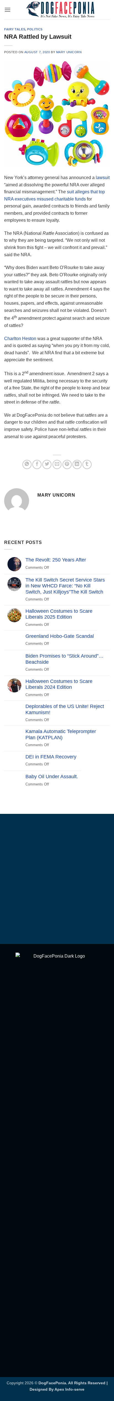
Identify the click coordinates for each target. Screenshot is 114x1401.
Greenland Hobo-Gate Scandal (59, 636)
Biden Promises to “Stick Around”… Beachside (64, 659)
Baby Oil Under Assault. (51, 776)
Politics (34, 29)
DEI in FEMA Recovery (50, 757)
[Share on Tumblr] (87, 464)
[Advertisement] (57, 879)
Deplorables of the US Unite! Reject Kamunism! (64, 709)
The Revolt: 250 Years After (55, 560)
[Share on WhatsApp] (27, 464)
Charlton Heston (20, 338)
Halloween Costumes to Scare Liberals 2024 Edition (58, 684)
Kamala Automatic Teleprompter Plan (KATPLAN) (60, 734)
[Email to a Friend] (57, 464)
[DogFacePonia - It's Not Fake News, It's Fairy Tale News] (60, 9)
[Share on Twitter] (46, 464)
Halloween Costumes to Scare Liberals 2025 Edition (58, 614)
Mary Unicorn (69, 52)
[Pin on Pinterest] (67, 464)
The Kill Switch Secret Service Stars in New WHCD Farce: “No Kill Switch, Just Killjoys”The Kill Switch (65, 586)
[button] (7, 9)
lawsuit (103, 177)
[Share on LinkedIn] (77, 464)
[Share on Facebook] (37, 464)
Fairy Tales (14, 29)
